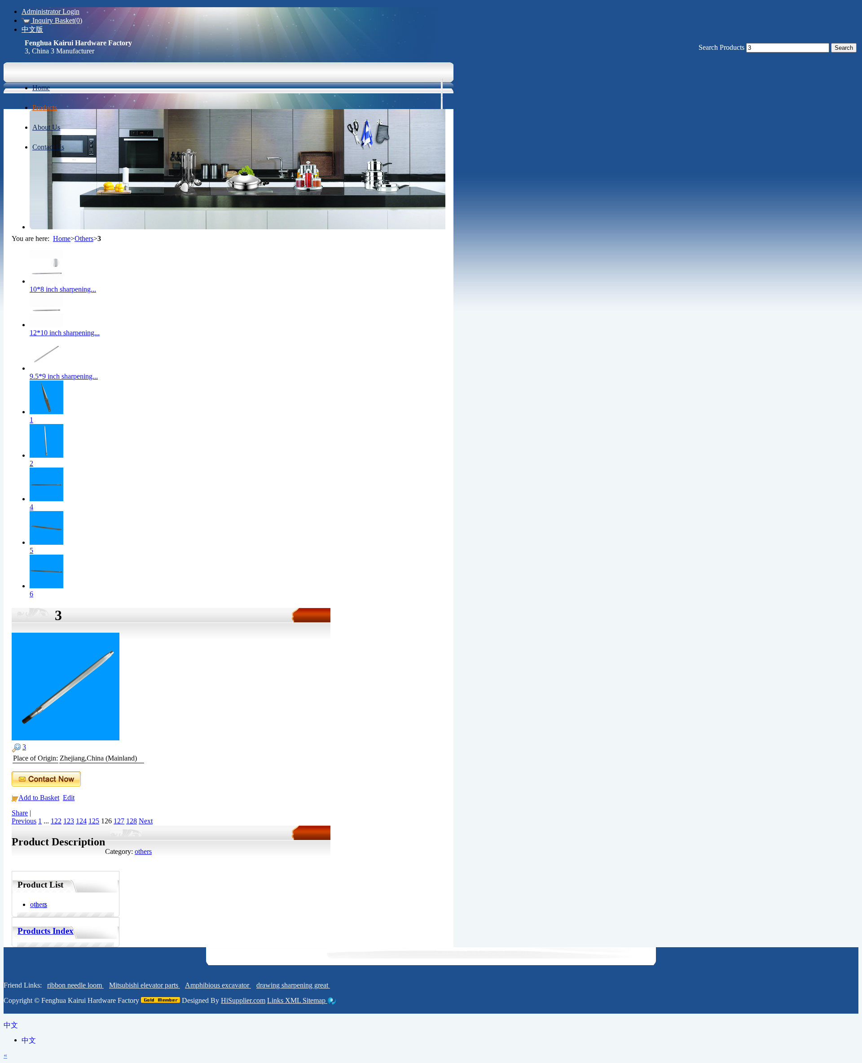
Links (276, 1000)
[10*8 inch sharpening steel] (46, 281)
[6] (46, 586)
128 (131, 821)
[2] (46, 455)
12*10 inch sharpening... (65, 333)
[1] (46, 412)
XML (294, 1000)
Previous (24, 821)
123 (68, 821)
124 (81, 821)
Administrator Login (50, 11)
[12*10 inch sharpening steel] (46, 324)
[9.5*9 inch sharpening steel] (46, 368)
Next (146, 821)
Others (84, 238)
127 (119, 821)
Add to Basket (38, 797)
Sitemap (315, 1000)
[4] (46, 499)
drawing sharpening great (293, 985)
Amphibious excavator (218, 985)
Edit (69, 797)
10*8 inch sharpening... (63, 289)
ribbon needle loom (75, 985)
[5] (46, 542)
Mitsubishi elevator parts (144, 985)
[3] (65, 738)
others (143, 851)
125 (93, 821)
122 (56, 821)
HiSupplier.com (243, 1000)
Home (61, 238)
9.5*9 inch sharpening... (64, 376)
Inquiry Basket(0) (56, 20)
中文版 (32, 29)
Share (20, 813)
